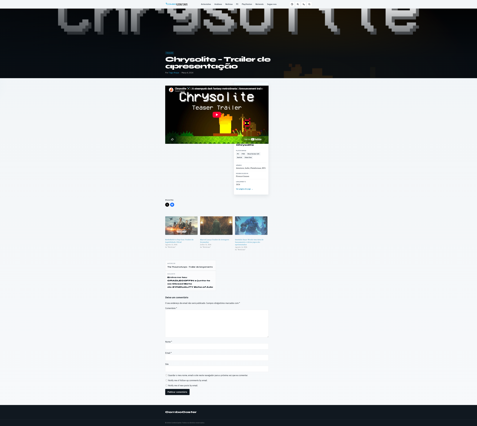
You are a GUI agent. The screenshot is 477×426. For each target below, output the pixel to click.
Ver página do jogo (244, 189)
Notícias (229, 4)
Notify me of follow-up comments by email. (187, 380)
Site (167, 364)
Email (168, 353)
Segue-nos (272, 4)
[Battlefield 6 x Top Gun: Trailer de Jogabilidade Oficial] (181, 225)
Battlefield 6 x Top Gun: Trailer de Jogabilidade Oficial (179, 240)
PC (237, 4)
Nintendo (260, 4)
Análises (218, 4)
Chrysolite (245, 145)
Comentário (171, 308)
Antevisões (206, 4)
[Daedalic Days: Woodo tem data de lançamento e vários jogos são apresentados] (251, 225)
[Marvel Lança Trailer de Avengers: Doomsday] (216, 225)
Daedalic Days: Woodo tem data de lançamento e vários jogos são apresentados (249, 242)
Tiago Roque (174, 72)
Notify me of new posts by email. (183, 385)
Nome (168, 342)
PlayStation (247, 4)
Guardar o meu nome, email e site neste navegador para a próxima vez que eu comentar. (208, 375)
